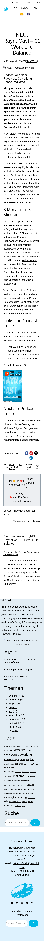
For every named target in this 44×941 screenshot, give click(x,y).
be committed (20, 294)
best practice (30, 746)
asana (14, 746)
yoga (23, 806)
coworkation (10, 754)
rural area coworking (26, 793)
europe (26, 764)
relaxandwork (29, 789)
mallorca (18, 776)
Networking (14, 719)
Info (10, 711)
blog (38, 746)
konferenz (25, 772)
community (19, 750)
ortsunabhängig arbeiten (21, 780)
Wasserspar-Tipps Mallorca (27, 521)
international (18, 772)
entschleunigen (9, 764)
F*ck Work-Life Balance (20, 347)
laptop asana (33, 772)
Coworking (14, 699)
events (34, 763)
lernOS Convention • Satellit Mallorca (18, 678)
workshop (18, 806)
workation (9, 805)
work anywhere (27, 802)
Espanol (13, 707)
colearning (8, 750)
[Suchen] (35, 822)
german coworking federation (24, 768)
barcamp (20, 746)
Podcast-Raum (29, 260)
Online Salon (8, 780)
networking (30, 776)
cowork (28, 750)
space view (31, 798)
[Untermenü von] (22, 14)
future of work (9, 768)
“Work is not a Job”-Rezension (23, 354)
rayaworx (26, 501)
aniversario (8, 746)
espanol (19, 764)
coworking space (14, 759)
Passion (13, 726)
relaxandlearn (16, 789)
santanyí (9, 797)
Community (14, 695)
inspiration (9, 771)
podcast (17, 501)
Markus (18, 252)
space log (21, 797)
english (30, 759)
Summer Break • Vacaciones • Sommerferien (19, 661)
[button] (26, 453)
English (12, 703)
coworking (18, 493)
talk (6, 801)
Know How (14, 715)
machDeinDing (20, 497)
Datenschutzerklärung (21, 911)
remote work (8, 793)
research (15, 793)
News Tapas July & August (18, 669)
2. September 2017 (10, 555)
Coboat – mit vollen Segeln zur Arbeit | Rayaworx (21, 552)
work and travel (15, 802)
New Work (31, 61)
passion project (10, 785)
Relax (12, 730)
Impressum (22, 915)
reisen (6, 789)
